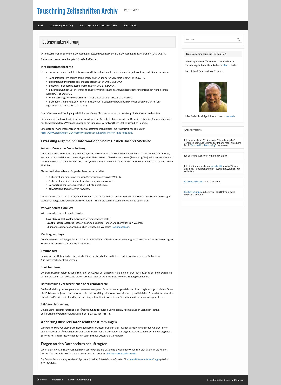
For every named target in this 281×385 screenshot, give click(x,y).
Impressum (57, 379)
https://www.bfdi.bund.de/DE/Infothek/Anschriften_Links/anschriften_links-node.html (86, 132)
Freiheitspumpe (192, 191)
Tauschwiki (216, 166)
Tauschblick (130, 25)
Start (40, 25)
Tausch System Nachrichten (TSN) (98, 25)
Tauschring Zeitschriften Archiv (77, 11)
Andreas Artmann (193, 181)
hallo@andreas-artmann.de (121, 353)
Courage (239, 379)
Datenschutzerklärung (79, 379)
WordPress (224, 379)
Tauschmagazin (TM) (61, 25)
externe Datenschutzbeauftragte (143, 359)
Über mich (229, 116)
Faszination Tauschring (203, 145)
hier (225, 65)
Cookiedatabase (120, 226)
